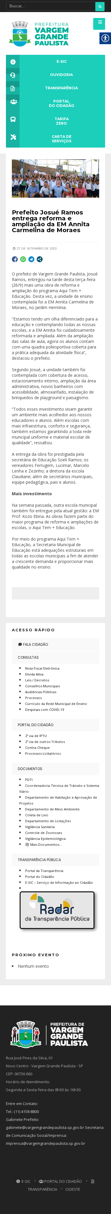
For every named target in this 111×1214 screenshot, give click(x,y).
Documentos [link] (30, 768)
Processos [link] (33, 698)
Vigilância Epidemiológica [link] (45, 838)
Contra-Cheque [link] (37, 747)
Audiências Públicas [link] (40, 692)
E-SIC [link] (25, 1181)
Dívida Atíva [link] (34, 674)
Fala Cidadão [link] (35, 644)
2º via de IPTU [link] (36, 736)
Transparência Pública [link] (39, 859)
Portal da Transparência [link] (44, 870)
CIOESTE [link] (72, 1189)
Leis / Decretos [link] (37, 680)
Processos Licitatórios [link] (43, 753)
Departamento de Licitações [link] (48, 821)
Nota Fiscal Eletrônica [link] (42, 668)
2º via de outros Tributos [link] (45, 741)
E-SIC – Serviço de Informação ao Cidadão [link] (59, 882)
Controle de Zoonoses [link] (43, 832)
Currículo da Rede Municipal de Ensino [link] (56, 703)
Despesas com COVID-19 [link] (44, 709)
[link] (40, 33)
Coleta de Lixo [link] (36, 815)
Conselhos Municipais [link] (42, 686)
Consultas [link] (28, 657)
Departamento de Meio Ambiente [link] (52, 809)
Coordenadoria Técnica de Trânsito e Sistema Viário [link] (59, 788)
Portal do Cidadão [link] (35, 724)
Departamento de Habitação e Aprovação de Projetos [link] (58, 800)
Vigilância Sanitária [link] (40, 827)
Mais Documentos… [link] (45, 844)
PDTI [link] (29, 779)
